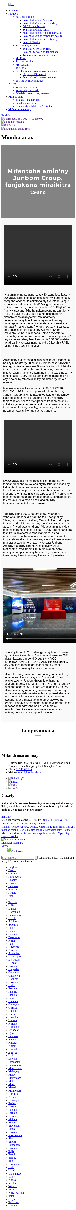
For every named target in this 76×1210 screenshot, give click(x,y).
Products (13, 13)
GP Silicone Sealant (34, 26)
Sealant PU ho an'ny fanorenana (41, 51)
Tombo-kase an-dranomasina (39, 55)
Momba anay (15, 96)
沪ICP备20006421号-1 (56, 819)
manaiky (6, 816)
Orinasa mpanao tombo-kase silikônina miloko (38, 828)
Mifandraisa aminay (19, 109)
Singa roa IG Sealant (34, 74)
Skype (4, 845)
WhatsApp (17, 850)
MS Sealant (22, 64)
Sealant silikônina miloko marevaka (42, 32)
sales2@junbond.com (30, 772)
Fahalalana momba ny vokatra (32, 93)
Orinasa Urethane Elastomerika (47, 826)
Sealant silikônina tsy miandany (40, 23)
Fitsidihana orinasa (26, 102)
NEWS (12, 83)
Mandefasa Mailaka (12, 842)
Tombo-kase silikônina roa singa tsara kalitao (31, 833)
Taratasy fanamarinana (28, 99)
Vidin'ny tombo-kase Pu (14, 826)
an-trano (13, 10)
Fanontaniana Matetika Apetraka (34, 106)
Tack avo (21, 67)
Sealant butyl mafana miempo (39, 77)
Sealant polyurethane (27, 45)
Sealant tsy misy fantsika (29, 80)
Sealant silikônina (25, 16)
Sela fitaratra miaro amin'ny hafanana (36, 71)
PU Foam (21, 58)
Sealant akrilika (24, 61)
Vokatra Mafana (10, 823)
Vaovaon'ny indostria (27, 90)
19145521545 (24, 769)
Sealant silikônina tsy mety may (40, 39)
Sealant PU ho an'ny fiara (37, 48)
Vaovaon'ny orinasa (26, 86)
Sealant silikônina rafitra (36, 29)
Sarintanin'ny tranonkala (35, 823)
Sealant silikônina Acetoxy (37, 19)
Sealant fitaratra (31, 42)
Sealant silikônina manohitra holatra (42, 35)
